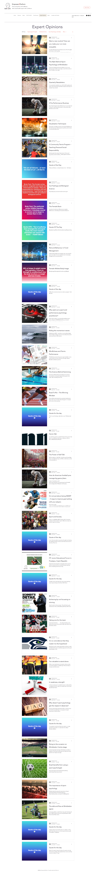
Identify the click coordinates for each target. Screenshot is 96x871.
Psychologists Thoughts (32, 31)
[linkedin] (90, 15)
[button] (72, 32)
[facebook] (88, 15)
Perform (22, 4)
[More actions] (72, 37)
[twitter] (86, 15)
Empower (15, 4)
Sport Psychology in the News (55, 31)
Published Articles (43, 31)
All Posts (23, 31)
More (64, 31)
